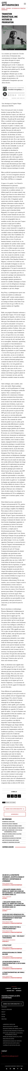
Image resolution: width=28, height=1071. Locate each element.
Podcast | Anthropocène (6, 896)
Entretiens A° (5, 941)
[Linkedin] (15, 796)
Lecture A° (4, 898)
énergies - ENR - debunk (10, 802)
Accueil (3, 8)
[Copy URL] (19, 796)
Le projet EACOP (6, 945)
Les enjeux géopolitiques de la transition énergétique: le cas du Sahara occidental (13, 963)
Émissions (8, 8)
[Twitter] (12, 796)
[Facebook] (8, 796)
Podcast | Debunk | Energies (7, 956)
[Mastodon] (21, 1068)
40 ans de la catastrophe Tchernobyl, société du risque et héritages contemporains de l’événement (13, 878)
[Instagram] (10, 1068)
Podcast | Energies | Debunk (7, 883)
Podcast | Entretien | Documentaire (8, 940)
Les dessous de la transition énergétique (12, 885)
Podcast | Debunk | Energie (7, 967)
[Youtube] (14, 1068)
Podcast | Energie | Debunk (7, 930)
